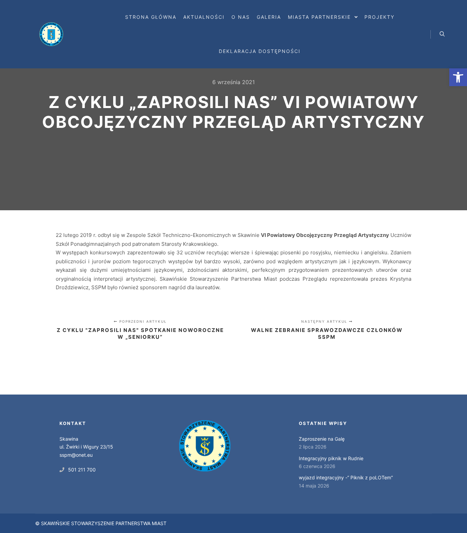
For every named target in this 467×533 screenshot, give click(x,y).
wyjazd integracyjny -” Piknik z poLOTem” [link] (346, 477)
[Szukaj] (442, 34)
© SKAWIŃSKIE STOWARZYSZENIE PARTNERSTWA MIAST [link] (100, 523)
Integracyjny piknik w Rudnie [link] (331, 458)
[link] (458, 77)
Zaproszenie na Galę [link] (322, 439)
